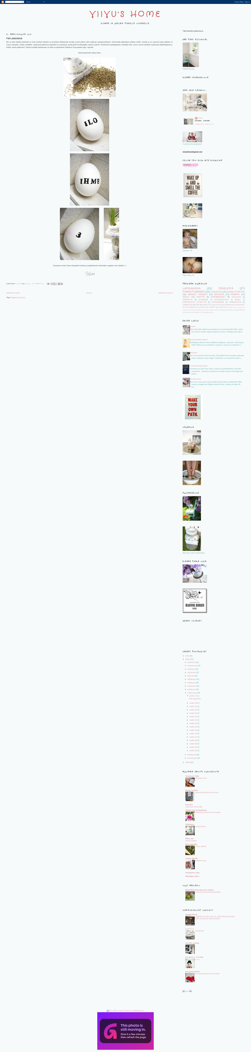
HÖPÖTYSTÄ (207, 305)
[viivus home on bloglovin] (190, 166)
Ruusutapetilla (191, 844)
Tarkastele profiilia (204, 124)
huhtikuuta (191, 689)
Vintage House (191, 914)
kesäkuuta (191, 683)
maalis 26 (193, 710)
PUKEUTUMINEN (194, 291)
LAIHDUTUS (187, 305)
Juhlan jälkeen (200, 826)
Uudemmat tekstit (13, 293)
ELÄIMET (230, 307)
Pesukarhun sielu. (192, 873)
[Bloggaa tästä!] (54, 283)
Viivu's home (125, 14)
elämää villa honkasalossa (196, 810)
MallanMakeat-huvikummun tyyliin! (199, 890)
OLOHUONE (203, 300)
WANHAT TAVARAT (198, 294)
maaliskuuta (192, 693)
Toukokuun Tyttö (192, 776)
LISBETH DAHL (213, 310)
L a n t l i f (189, 929)
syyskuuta (191, 672)
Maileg (223, 310)
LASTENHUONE (217, 302)
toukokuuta (191, 686)
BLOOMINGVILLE (229, 305)
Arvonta (192, 326)
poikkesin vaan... (201, 861)
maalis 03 (193, 751)
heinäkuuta (191, 679)
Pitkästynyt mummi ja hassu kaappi (207, 812)
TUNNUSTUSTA (235, 302)
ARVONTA (219, 294)
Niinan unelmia (191, 790)
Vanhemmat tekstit (165, 293)
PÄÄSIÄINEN (195, 312)
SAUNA (203, 307)
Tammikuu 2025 (201, 778)
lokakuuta (191, 669)
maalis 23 (193, 717)
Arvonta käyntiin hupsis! (198, 340)
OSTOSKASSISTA (221, 300)
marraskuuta (192, 666)
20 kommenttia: (38, 283)
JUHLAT (185, 310)
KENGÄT (241, 305)
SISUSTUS (216, 292)
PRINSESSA (188, 300)
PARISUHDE (239, 310)
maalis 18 (193, 727)
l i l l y (197, 959)
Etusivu (89, 293)
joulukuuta (191, 662)
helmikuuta (191, 755)
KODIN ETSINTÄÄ (236, 292)
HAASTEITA (236, 297)
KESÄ (192, 310)
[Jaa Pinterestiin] (61, 283)
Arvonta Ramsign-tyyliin (198, 366)
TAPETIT (212, 307)
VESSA (221, 307)
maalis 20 (193, 723)
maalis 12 (193, 737)
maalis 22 (193, 720)
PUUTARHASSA (191, 307)
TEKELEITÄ (225, 288)
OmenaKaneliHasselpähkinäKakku (207, 892)
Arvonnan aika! (195, 379)
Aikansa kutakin (191, 841)
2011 (187, 656)
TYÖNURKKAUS (206, 312)
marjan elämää (191, 858)
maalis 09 (193, 740)
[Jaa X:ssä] (56, 283)
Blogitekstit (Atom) (18, 298)
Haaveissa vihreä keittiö (193, 807)
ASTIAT (217, 305)
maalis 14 (193, 734)
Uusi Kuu (189, 805)
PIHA (197, 305)
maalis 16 (193, 730)
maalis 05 (193, 747)
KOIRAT (198, 310)
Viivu (200, 118)
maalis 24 (193, 713)
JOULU (186, 297)
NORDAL (230, 310)
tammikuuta (192, 758)
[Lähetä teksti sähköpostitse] (48, 283)
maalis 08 (193, 744)
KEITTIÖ (201, 297)
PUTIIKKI (185, 312)
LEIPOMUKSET (218, 297)
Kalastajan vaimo (192, 876)
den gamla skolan (192, 972)
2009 (187, 762)
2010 (187, 659)
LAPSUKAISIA (192, 288)
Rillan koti (189, 839)
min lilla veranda (192, 943)
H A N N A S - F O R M (194, 957)
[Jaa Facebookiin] (59, 283)
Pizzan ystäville (200, 846)
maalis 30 (193, 703)
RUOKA (238, 300)
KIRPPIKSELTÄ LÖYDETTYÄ (195, 302)
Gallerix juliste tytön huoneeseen (207, 792)
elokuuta (190, 676)
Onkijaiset (193, 353)
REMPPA (235, 294)
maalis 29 (193, 706)
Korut (205, 310)
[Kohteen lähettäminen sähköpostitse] (51, 283)
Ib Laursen (239, 307)
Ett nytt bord (199, 931)
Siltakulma (189, 824)
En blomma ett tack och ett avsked (207, 974)
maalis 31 (193, 696)
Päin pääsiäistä (14, 38)
